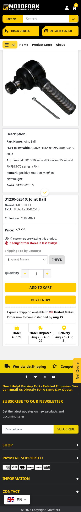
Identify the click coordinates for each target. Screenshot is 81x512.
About (60, 45)
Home (23, 45)
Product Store (42, 45)
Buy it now (40, 300)
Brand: (10, 205)
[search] (73, 18)
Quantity (12, 273)
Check (57, 259)
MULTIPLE (24, 205)
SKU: (8, 209)
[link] (26, 377)
